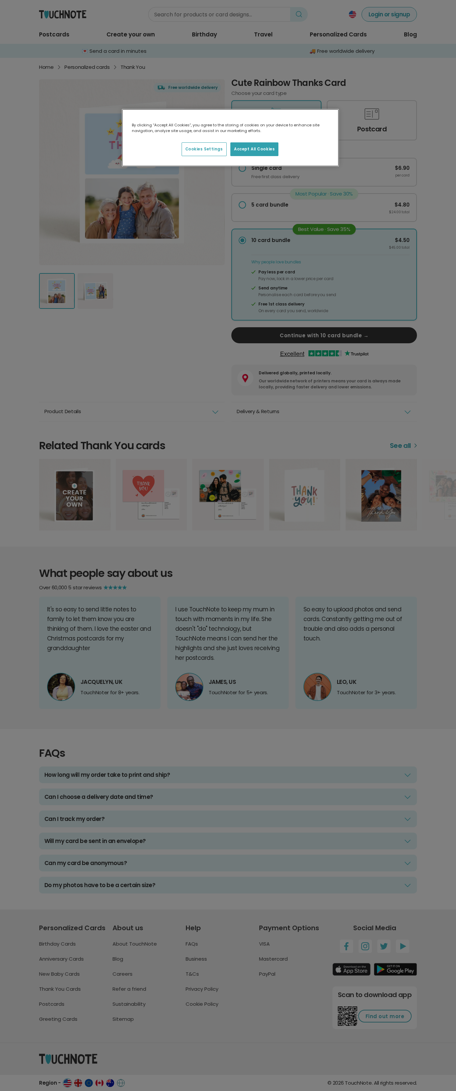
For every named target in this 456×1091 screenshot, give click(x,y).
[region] (230, 137)
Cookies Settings (204, 149)
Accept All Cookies (254, 149)
